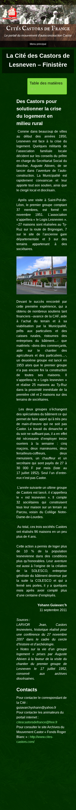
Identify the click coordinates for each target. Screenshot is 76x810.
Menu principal (38, 44)
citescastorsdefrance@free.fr (36, 722)
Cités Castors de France (38, 28)
